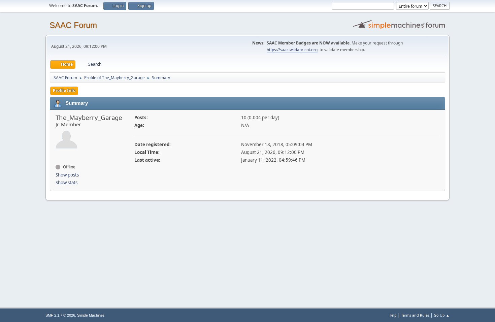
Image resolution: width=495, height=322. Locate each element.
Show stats (66, 183)
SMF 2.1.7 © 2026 (60, 315)
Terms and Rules (415, 315)
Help (393, 315)
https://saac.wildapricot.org (292, 50)
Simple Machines (91, 315)
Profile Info (64, 90)
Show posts (67, 175)
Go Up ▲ (442, 315)
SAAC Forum (73, 25)
